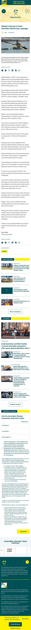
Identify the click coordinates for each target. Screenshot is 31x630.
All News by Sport (15, 404)
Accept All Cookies (15, 624)
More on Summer (15, 312)
